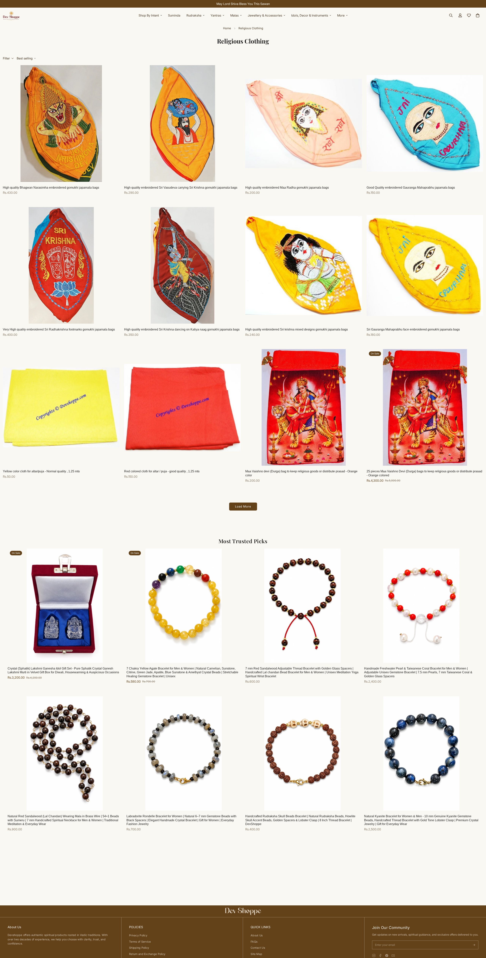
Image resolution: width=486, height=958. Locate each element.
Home (227, 28)
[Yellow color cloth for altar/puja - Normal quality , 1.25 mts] (61, 407)
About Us (257, 935)
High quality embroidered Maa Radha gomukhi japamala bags (287, 187)
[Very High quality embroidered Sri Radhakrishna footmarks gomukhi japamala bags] (61, 265)
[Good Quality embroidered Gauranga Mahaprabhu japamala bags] (425, 123)
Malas (234, 15)
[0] (477, 15)
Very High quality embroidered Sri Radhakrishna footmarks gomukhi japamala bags (59, 329)
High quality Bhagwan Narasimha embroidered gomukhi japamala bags (51, 187)
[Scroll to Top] (478, 937)
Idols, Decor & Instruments (309, 15)
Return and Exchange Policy (147, 954)
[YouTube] (393, 955)
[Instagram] (374, 955)
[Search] (451, 15)
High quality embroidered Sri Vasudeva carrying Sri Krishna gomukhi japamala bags (180, 187)
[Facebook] (380, 955)
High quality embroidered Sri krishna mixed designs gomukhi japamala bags (296, 329)
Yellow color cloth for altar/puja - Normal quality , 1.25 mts (41, 471)
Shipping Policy (139, 947)
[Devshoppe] (11, 15)
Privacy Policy (138, 935)
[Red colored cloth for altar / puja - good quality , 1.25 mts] (182, 407)
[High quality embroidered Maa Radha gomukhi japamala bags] (303, 123)
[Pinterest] (386, 955)
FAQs (254, 941)
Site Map (256, 954)
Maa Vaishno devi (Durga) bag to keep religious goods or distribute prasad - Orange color (301, 473)
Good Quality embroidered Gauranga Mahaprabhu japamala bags (411, 187)
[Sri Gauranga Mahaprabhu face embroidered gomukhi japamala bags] (425, 265)
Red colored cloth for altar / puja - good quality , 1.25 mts (162, 471)
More (341, 15)
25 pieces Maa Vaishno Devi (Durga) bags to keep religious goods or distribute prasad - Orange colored (424, 473)
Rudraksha (193, 15)
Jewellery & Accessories (265, 15)
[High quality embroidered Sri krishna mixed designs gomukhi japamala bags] (303, 265)
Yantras (216, 15)
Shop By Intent (149, 15)
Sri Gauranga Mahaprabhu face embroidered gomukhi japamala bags (413, 329)
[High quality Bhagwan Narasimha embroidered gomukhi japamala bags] (61, 123)
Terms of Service (140, 941)
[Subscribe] (474, 945)
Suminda (174, 15)
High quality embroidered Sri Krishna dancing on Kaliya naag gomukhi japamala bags (182, 329)
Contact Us (258, 947)
